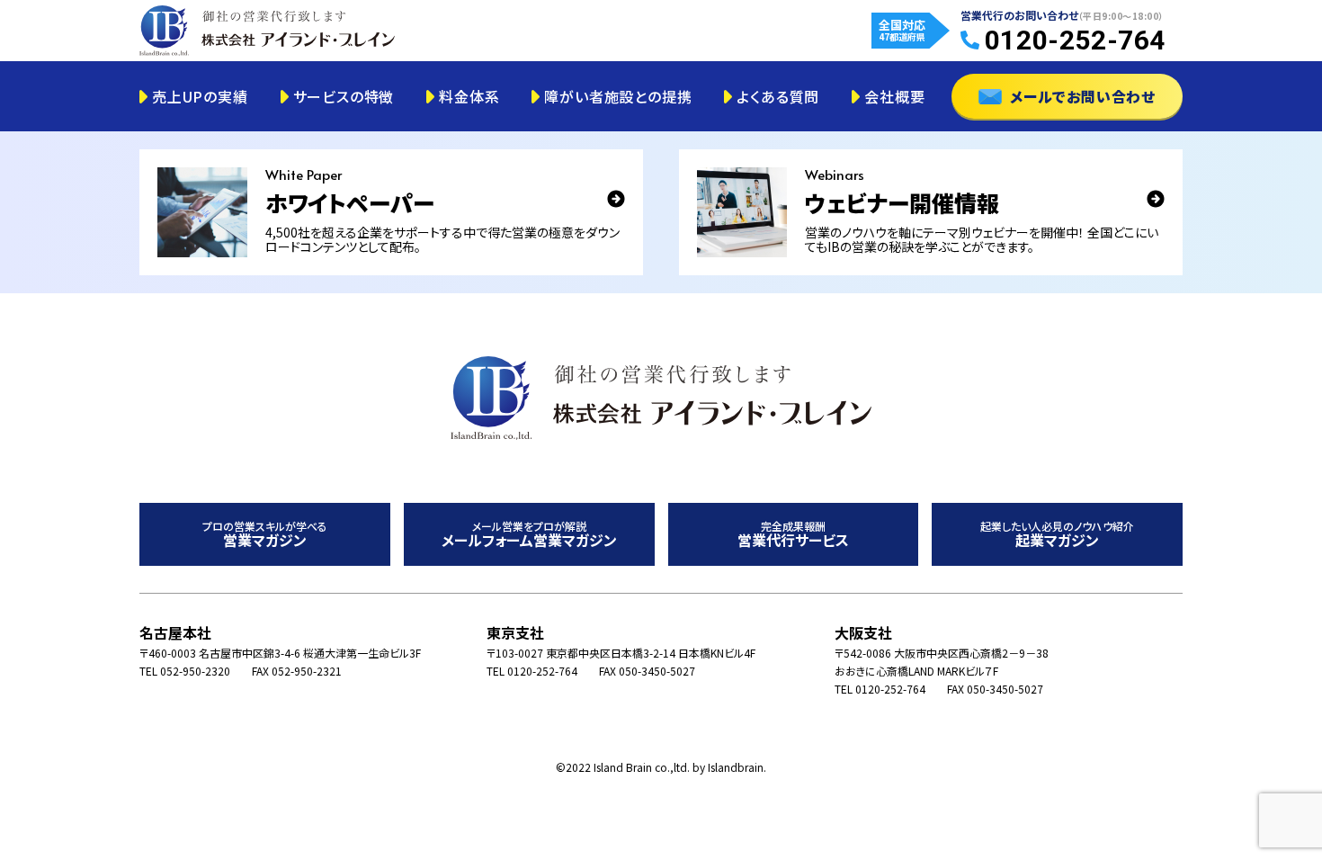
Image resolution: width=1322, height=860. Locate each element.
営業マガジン (264, 534)
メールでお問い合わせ (1083, 96)
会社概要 (894, 96)
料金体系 (469, 96)
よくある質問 (778, 96)
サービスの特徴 (344, 96)
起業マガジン (1057, 534)
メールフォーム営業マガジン (529, 534)
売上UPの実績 (200, 96)
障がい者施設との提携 (618, 96)
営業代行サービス (793, 534)
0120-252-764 (1075, 40)
